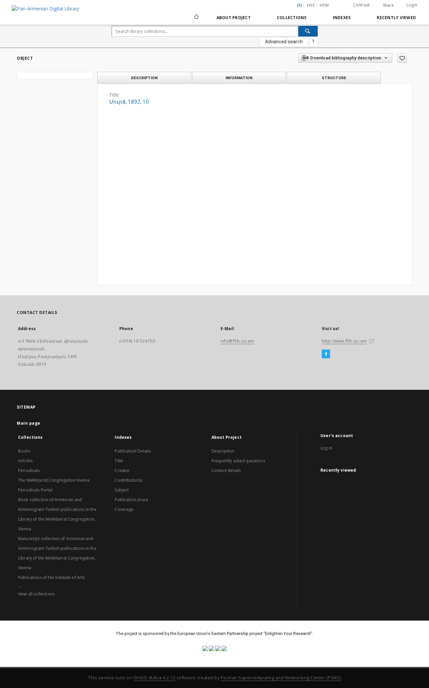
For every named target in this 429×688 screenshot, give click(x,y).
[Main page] (195, 17)
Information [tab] (239, 77)
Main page (29, 423)
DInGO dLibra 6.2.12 (154, 678)
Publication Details (133, 451)
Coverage (124, 509)
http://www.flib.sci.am (344, 341)
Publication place (131, 499)
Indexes (342, 17)
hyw (324, 5)
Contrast (361, 5)
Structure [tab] (334, 77)
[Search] (308, 31)
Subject (122, 490)
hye (311, 5)
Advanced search (284, 41)
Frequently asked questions (238, 461)
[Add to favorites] (402, 58)
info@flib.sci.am (237, 341)
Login (412, 5)
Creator (122, 470)
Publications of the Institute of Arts (51, 577)
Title (119, 461)
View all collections (36, 594)
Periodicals (29, 470)
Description (222, 451)
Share (388, 5)
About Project (234, 17)
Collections (292, 17)
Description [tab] (144, 77)
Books (24, 451)
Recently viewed (396, 17)
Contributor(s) (128, 480)
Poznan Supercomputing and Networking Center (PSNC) (281, 678)
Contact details (226, 470)
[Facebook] (326, 354)
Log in (326, 448)
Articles (25, 461)
